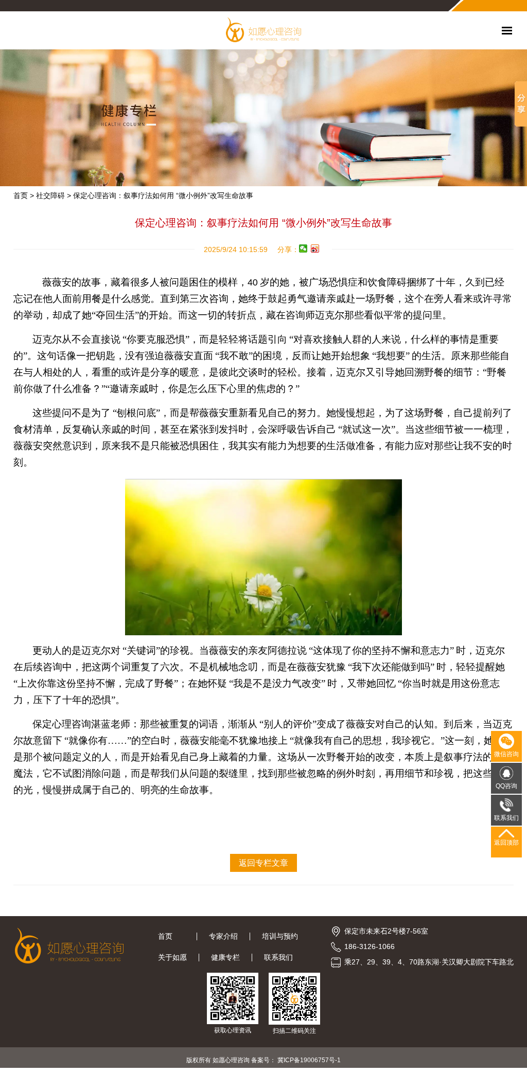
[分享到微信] (303, 248)
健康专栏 (225, 957)
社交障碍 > (53, 195)
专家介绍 (223, 936)
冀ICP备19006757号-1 (309, 1060)
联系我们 (278, 957)
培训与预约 (280, 936)
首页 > (23, 195)
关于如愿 (172, 957)
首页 (171, 936)
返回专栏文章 (263, 863)
